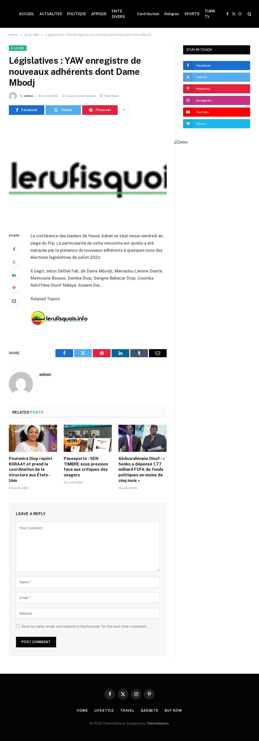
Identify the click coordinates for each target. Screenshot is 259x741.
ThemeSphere (157, 723)
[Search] (249, 14)
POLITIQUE (76, 14)
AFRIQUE (98, 14)
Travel (127, 710)
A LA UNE (18, 48)
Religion (171, 14)
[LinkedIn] (14, 275)
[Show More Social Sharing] (124, 110)
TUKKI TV (210, 14)
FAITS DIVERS (118, 14)
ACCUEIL (26, 14)
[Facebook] (14, 249)
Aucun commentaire (81, 96)
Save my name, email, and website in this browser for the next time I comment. (84, 626)
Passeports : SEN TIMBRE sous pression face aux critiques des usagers (86, 466)
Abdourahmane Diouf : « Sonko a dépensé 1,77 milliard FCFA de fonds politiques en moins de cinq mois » (141, 469)
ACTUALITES (50, 14)
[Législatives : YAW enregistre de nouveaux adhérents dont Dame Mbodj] (88, 172)
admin (28, 96)
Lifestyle (104, 710)
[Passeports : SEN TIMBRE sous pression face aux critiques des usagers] (88, 438)
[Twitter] (14, 262)
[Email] (14, 301)
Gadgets (149, 710)
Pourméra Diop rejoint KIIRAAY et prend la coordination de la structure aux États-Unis (30, 469)
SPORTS (192, 14)
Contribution (148, 14)
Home (82, 710)
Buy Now (173, 710)
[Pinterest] (14, 288)
